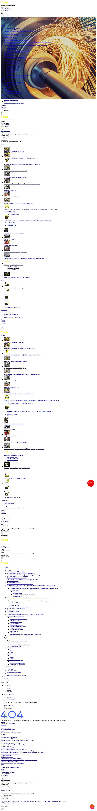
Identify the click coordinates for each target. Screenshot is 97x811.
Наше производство (9, 98)
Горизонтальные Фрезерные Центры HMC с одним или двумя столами (22, 58)
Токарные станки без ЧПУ (10, 39)
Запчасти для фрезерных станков (12, 60)
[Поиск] (2, 112)
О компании (4, 95)
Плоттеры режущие (9, 54)
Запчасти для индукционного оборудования (18, 51)
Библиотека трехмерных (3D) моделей (13, 103)
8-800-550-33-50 (7, 8)
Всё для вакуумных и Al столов (15, 67)
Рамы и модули (11, 72)
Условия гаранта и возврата (11, 100)
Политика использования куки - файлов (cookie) (54, 801)
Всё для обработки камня (13, 71)
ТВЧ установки (11, 46)
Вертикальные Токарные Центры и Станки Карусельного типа (20, 36)
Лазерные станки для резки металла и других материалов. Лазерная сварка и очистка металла (28, 42)
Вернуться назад (5, 723)
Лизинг (6, 85)
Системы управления (12, 64)
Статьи (5, 101)
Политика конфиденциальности (9, 801)
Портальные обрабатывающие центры (13, 34)
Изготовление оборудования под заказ (14, 82)
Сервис (6, 88)
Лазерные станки (11, 43)
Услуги (2, 79)
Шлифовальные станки (10, 55)
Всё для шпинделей (12, 61)
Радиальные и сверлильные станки (13, 52)
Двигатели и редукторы (13, 63)
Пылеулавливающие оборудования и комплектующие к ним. (22, 75)
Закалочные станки (12, 48)
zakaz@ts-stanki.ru (5, 15)
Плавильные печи (11, 49)
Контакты (3, 108)
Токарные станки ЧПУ (9, 37)
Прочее (8, 74)
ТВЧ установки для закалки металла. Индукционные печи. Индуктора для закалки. (25, 45)
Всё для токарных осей (13, 69)
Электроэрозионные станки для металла (14, 57)
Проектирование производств (11, 91)
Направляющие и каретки (13, 66)
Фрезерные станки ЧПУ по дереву (12, 28)
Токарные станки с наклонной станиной (14, 33)
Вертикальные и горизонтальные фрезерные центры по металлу (20, 31)
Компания (3, 725)
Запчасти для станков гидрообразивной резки (15, 77)
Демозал (3, 107)
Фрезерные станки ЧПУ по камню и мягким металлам (18, 29)
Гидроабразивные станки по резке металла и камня (17, 40)
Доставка (3, 105)
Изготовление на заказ (12, 84)
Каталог (3, 25)
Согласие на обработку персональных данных (29, 801)
